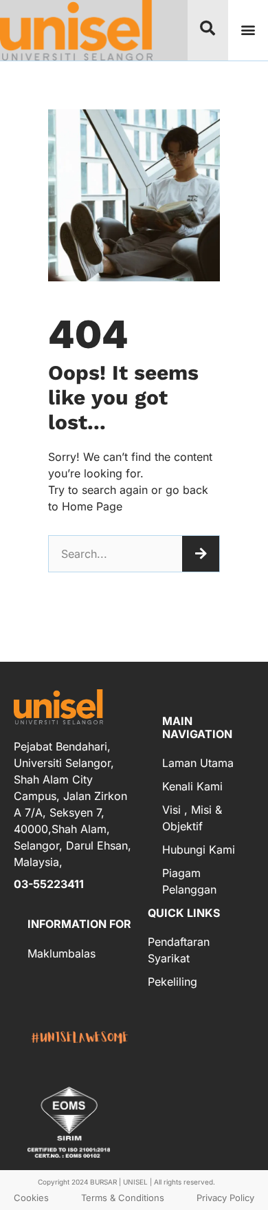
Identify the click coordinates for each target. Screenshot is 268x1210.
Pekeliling (172, 981)
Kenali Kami (192, 786)
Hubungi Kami (198, 849)
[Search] (200, 554)
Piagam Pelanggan (189, 881)
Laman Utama (198, 763)
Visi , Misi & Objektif (192, 818)
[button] (247, 30)
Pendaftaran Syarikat (179, 950)
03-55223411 (49, 884)
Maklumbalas (61, 953)
